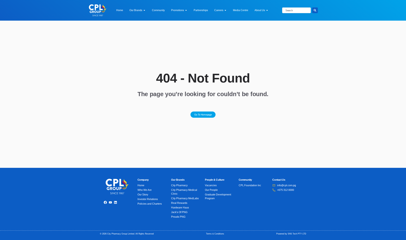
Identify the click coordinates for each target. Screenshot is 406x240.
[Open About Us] (267, 10)
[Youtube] (110, 202)
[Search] (315, 10)
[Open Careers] (225, 10)
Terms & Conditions (215, 234)
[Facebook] (105, 202)
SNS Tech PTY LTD (297, 234)
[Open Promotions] (186, 10)
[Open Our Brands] (144, 10)
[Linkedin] (115, 202)
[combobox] (296, 10)
